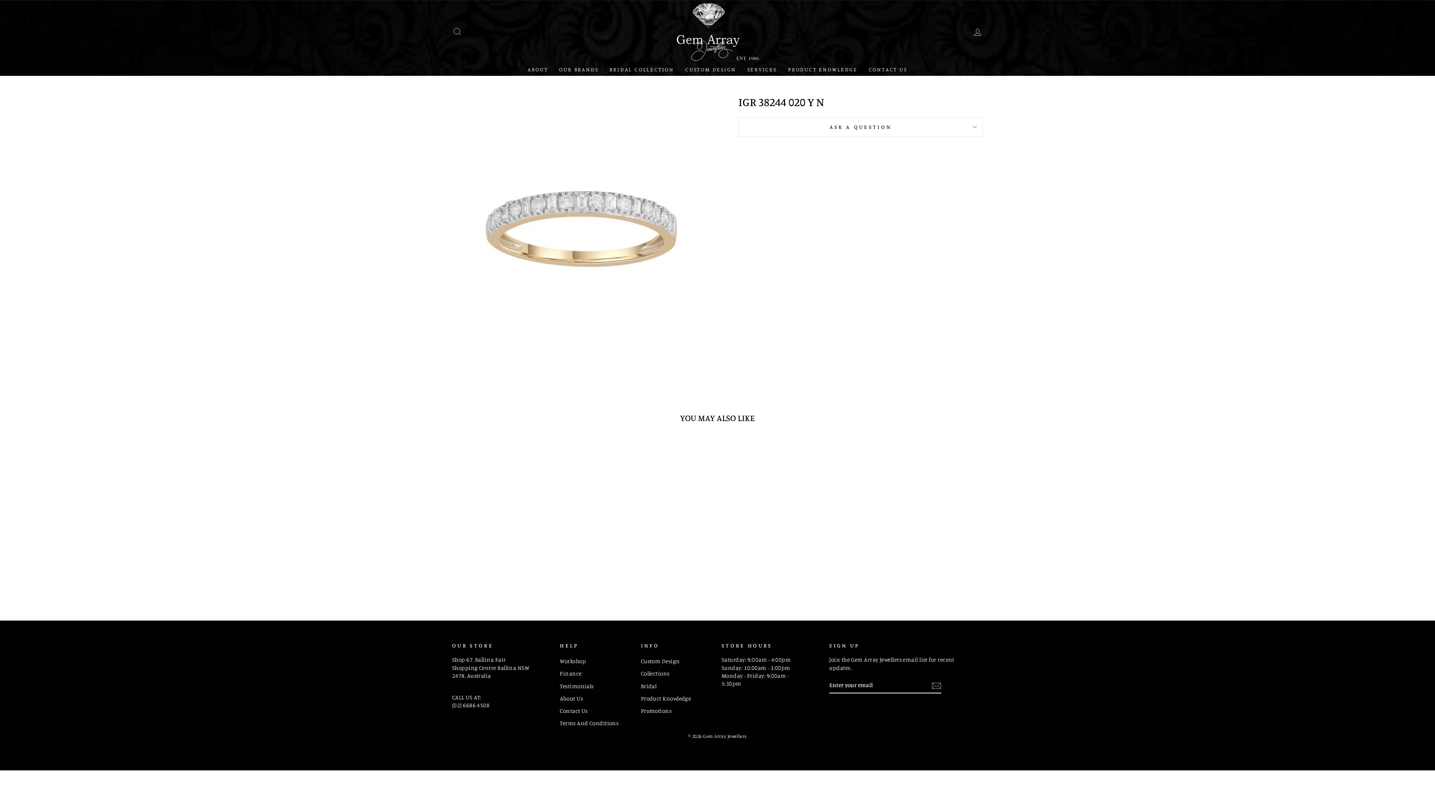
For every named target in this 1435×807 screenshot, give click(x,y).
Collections (655, 673)
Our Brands (578, 69)
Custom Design (710, 69)
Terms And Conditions (589, 723)
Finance (570, 673)
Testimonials (576, 686)
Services (762, 69)
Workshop (573, 661)
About (538, 69)
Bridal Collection (642, 69)
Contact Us (888, 69)
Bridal (649, 686)
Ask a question (861, 127)
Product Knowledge (823, 69)
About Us (571, 698)
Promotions (656, 710)
